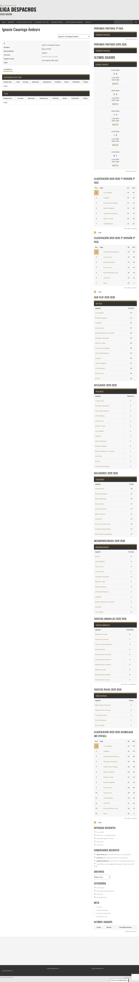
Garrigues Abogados (110, 213)
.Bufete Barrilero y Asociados (105, 333)
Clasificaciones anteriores (74, 22)
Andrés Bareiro (100, 649)
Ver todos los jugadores (129, 684)
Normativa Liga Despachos (105, 891)
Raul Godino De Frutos (102, 524)
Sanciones (99, 842)
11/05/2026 (115, 131)
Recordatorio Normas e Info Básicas (119, 854)
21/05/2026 (115, 70)
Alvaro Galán (99, 504)
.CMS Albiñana (100, 368)
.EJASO (97, 378)
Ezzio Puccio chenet (101, 639)
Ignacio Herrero (100, 514)
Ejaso (105, 283)
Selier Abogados (109, 208)
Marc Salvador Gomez (102, 680)
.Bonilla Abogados (101, 318)
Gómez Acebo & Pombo (50, 57)
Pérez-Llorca (107, 267)
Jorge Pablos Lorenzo (103, 864)
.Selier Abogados (100, 363)
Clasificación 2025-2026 (24, 22)
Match (115, 83)
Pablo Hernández (101, 499)
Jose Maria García (101, 509)
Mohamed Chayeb (101, 494)
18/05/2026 (115, 90)
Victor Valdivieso (100, 720)
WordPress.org (101, 916)
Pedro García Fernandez (103, 654)
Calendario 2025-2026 (41, 22)
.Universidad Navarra (102, 353)
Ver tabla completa (130, 228)
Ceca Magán (107, 192)
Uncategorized (101, 897)
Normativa (11, 22)
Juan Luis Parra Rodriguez (103, 644)
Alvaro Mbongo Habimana (103, 534)
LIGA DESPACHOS (18, 9)
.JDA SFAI (98, 323)
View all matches (131, 39)
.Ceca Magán (99, 313)
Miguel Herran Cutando (103, 664)
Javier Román (99, 489)
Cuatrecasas (107, 257)
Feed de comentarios (103, 913)
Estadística (8, 69)
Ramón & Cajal (108, 218)
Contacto (88, 22)
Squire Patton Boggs (110, 203)
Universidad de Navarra (111, 252)
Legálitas (106, 198)
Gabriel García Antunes (103, 659)
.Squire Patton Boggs (102, 348)
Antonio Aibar (99, 725)
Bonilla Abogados (109, 262)
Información (100, 888)
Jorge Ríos (98, 519)
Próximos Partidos (57, 22)
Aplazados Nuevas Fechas (105, 838)
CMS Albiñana (108, 224)
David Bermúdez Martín (103, 529)
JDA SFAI (106, 278)
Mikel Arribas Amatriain (103, 705)
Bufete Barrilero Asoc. (110, 273)
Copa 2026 (100, 832)
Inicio (4, 22)
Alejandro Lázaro (100, 670)
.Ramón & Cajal (100, 343)
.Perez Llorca (99, 373)
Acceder (99, 907)
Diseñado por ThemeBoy (131, 977)
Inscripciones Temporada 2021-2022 (121, 861)
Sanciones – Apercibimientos (106, 835)
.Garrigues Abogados (102, 338)
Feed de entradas (102, 910)
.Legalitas (98, 358)
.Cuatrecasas (99, 328)
